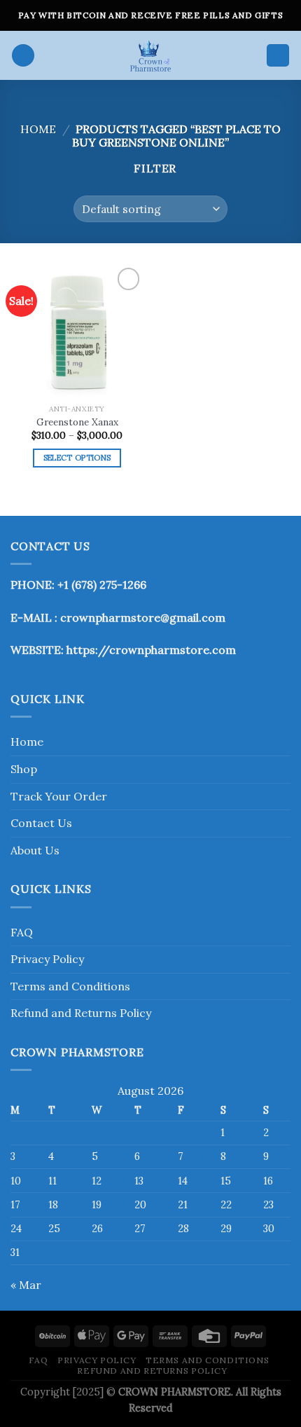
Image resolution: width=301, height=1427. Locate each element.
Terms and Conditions (70, 986)
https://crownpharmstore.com (151, 650)
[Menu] (23, 55)
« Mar (25, 1285)
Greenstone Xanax (77, 422)
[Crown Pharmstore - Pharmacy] (150, 55)
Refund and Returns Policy (80, 1013)
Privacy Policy (47, 959)
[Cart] (278, 55)
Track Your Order (58, 796)
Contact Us (41, 823)
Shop (23, 769)
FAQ (21, 932)
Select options (77, 458)
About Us (34, 850)
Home (38, 129)
